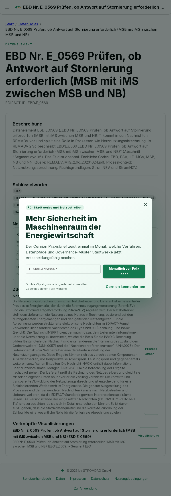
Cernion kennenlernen (125, 286)
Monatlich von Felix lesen (124, 271)
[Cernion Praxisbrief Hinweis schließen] (145, 204)
